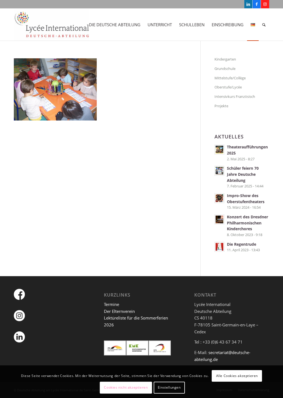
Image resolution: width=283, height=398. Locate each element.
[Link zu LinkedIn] (248, 4)
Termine (111, 304)
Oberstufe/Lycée (228, 87)
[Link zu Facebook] (257, 4)
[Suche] (264, 25)
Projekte (221, 105)
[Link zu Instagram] (265, 4)
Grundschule (224, 68)
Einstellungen (169, 387)
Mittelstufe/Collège (230, 77)
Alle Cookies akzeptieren (237, 375)
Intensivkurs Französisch (234, 96)
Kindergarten (225, 59)
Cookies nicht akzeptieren (126, 387)
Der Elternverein (119, 311)
